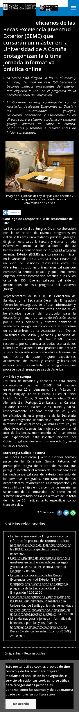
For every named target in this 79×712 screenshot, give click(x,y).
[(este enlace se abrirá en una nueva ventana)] (12, 213)
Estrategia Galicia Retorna (48, 461)
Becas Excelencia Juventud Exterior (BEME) (39, 252)
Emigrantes (13, 653)
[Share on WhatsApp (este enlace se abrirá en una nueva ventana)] (73, 514)
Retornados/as (34, 653)
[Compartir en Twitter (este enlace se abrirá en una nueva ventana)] (66, 514)
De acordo (21, 704)
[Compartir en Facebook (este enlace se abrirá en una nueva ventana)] (59, 514)
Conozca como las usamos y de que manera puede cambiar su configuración (39, 692)
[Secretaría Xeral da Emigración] (19, 8)
